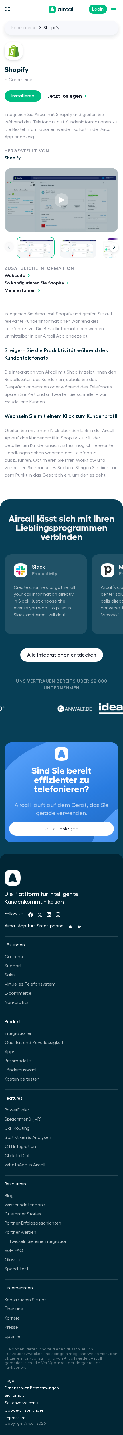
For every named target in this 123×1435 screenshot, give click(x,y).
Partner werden (20, 1232)
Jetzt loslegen (65, 96)
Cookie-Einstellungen (24, 1410)
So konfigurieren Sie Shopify (34, 283)
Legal (10, 1381)
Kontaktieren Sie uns (26, 1300)
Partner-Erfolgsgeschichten (33, 1223)
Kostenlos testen (22, 1079)
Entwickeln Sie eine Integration (36, 1241)
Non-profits (17, 1002)
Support (13, 966)
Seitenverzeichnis (21, 1403)
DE (7, 9)
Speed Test (17, 1269)
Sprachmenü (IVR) (23, 1119)
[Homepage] (61, 9)
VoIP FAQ (14, 1250)
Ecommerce (24, 27)
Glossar (13, 1259)
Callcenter (15, 956)
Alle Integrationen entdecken (61, 654)
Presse (11, 1327)
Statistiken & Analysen (28, 1137)
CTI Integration (20, 1146)
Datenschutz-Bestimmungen (32, 1388)
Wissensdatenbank (25, 1205)
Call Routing (17, 1128)
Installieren (22, 96)
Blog (9, 1195)
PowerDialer (17, 1110)
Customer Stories (23, 1214)
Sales (10, 975)
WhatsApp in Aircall (25, 1165)
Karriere (12, 1318)
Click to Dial (17, 1155)
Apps (10, 1051)
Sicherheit (14, 1396)
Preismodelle (18, 1061)
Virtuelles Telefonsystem (30, 984)
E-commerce (18, 993)
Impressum (15, 1418)
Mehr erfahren (20, 290)
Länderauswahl (20, 1070)
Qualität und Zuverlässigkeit (34, 1042)
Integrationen (19, 1033)
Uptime (12, 1336)
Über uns (14, 1309)
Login (98, 9)
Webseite (15, 275)
